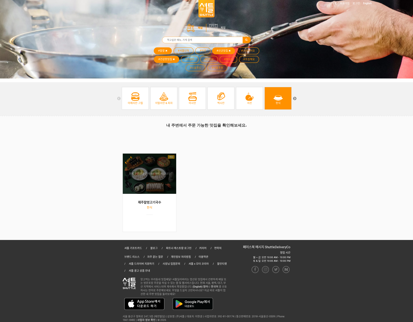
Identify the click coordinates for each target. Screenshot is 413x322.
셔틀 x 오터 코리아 (199, 263)
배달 (200, 27)
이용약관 (203, 256)
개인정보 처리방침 (181, 256)
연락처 (218, 248)
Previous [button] (118, 98)
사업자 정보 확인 (146, 320)
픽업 (223, 27)
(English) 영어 (200, 286)
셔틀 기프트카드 (133, 248)
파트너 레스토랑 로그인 (178, 248)
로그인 (356, 3)
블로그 (154, 248)
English (367, 3)
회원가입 (345, 3)
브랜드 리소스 (132, 256)
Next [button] (294, 98)
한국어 (214, 286)
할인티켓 (222, 263)
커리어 (202, 248)
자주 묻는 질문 (155, 256)
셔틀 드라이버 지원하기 (141, 263)
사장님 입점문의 (171, 263)
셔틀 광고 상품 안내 (139, 270)
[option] (135, 98)
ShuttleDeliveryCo (277, 247)
